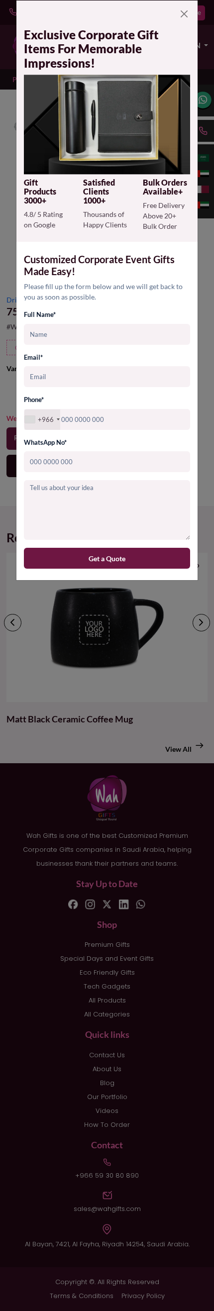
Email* (33, 357)
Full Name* (40, 314)
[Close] (184, 13)
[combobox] (42, 419)
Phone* (34, 399)
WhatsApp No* (45, 442)
